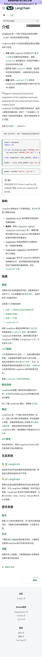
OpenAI (21, 126)
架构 (36, 209)
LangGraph (10, 61)
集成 (4, 409)
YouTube (20, 640)
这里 (4, 354)
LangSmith (21, 68)
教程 (4, 284)
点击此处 (8, 188)
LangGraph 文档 (12, 269)
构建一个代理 (11, 318)
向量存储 (36, 365)
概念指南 (6, 384)
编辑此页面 (9, 567)
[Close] (40, 2)
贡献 (4, 548)
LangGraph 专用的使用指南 (17, 379)
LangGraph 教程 (19, 332)
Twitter (20, 598)
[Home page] (4, 15)
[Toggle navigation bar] (3, 8)
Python (20, 616)
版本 (4, 515)
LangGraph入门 (12, 322)
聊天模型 (10, 126)
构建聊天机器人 (12, 314)
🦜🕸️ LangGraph (11, 479)
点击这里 (33, 328)
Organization (19, 612)
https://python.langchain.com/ (19, 4)
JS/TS (20, 619)
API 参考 (25, 362)
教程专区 (28, 294)
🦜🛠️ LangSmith (11, 464)
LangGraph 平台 (21, 80)
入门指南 (6, 348)
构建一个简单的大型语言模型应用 (20, 310)
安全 (4, 534)
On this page (8, 21)
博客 (20, 636)
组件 (32, 53)
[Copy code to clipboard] (37, 133)
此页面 (34, 404)
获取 (10, 343)
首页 (20, 633)
